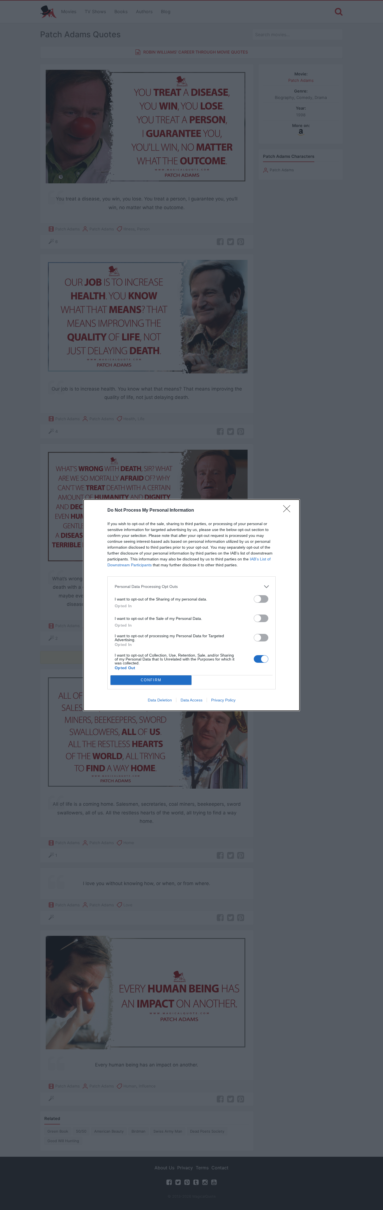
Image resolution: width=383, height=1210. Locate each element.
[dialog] (191, 605)
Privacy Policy (223, 700)
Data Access (191, 700)
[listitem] (191, 587)
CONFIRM (151, 680)
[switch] (261, 599)
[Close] (288, 510)
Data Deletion (160, 700)
